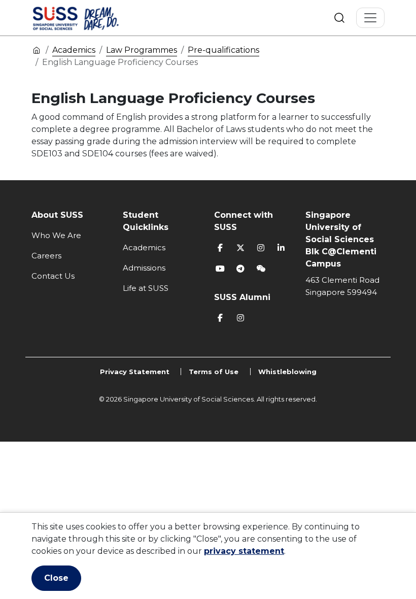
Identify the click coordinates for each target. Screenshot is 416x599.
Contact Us (53, 276)
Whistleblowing (287, 372)
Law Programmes (141, 50)
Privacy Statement (134, 372)
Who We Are (56, 235)
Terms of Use (213, 372)
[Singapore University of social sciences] (92, 18)
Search (339, 17)
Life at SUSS (145, 288)
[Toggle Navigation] (370, 18)
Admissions (144, 268)
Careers (46, 255)
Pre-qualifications (223, 50)
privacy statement (244, 551)
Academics (73, 50)
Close (56, 578)
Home (36, 49)
